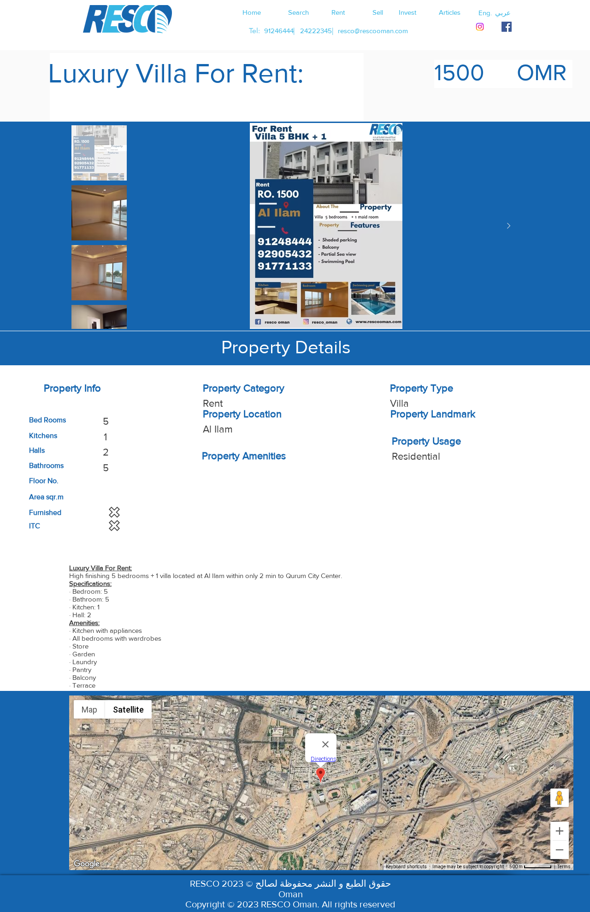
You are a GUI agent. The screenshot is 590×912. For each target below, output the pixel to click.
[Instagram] (480, 27)
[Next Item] (508, 226)
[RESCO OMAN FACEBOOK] (507, 27)
